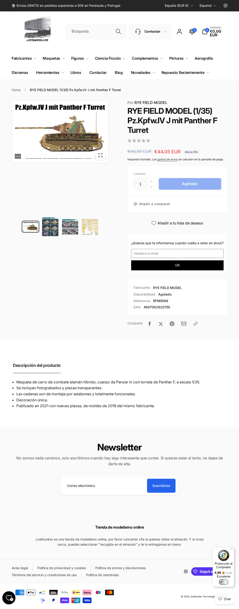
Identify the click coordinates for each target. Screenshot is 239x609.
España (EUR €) (177, 5)
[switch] (223, 582)
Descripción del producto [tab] (37, 365)
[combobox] (96, 31)
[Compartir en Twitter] (160, 323)
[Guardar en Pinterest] (172, 323)
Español (205, 5)
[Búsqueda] (118, 31)
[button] (214, 31)
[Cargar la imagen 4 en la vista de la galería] (90, 227)
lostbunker (196, 596)
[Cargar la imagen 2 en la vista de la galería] (50, 226)
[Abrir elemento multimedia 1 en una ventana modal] (60, 132)
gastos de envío (167, 159)
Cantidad (139, 173)
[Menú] (231, 550)
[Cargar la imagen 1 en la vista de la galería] (30, 226)
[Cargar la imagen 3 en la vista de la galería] (70, 227)
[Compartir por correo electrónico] (184, 324)
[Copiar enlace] (195, 323)
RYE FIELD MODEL (147, 102)
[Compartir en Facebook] (149, 323)
